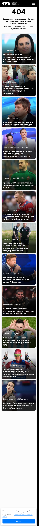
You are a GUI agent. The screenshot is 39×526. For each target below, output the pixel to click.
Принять (18, 521)
